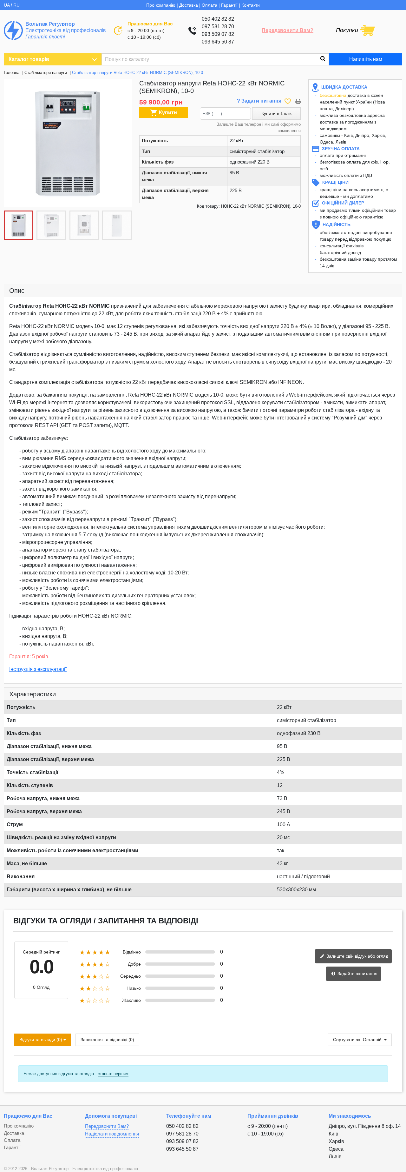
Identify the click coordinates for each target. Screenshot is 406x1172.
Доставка (188, 5)
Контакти (250, 5)
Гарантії (229, 5)
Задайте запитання (356, 973)
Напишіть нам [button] (365, 59)
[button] (123, 144)
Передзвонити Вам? (287, 30)
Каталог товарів (29, 59)
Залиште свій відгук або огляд (356, 956)
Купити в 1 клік (276, 113)
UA (7, 5)
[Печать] (298, 101)
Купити (163, 113)
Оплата (209, 5)
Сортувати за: (347, 1039)
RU (16, 5)
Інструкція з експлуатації (38, 669)
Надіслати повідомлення (112, 1133)
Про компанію (160, 5)
